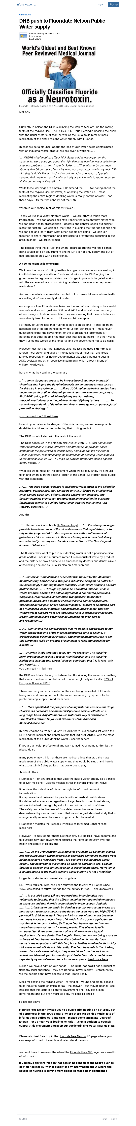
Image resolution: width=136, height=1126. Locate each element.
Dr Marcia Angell (67, 525)
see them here (80, 739)
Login (100, 4)
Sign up (114, 4)
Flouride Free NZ (81, 1052)
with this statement (31, 478)
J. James (36, 36)
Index (114, 1119)
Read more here (98, 959)
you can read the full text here (38, 416)
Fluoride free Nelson (73, 1036)
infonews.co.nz (26, 4)
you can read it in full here (36, 668)
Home (104, 1119)
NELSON (25, 112)
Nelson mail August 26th (68, 443)
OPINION (25, 14)
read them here (59, 699)
